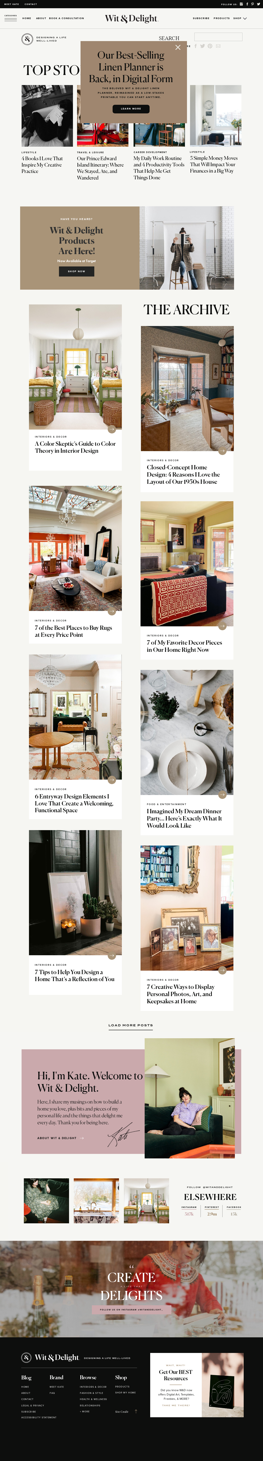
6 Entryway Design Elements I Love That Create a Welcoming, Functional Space (74, 803)
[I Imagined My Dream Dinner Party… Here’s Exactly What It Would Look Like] (187, 732)
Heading (131, 1023)
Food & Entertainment (167, 804)
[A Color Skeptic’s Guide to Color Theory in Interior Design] (75, 367)
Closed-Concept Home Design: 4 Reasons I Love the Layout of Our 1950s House (183, 475)
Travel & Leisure (90, 152)
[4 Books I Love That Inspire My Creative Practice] (47, 116)
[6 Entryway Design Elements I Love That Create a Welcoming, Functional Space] (75, 717)
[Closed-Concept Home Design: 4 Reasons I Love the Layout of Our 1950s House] (187, 388)
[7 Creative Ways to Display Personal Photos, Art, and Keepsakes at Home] (187, 908)
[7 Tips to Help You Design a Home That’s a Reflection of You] (75, 892)
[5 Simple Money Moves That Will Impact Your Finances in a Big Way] (215, 116)
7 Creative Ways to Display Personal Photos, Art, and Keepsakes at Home (181, 994)
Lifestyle (29, 152)
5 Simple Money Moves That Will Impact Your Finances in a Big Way (214, 165)
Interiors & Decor (51, 437)
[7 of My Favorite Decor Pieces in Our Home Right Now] (187, 563)
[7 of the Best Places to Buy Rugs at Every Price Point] (75, 548)
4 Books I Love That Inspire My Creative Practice (42, 165)
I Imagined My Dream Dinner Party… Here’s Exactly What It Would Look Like (184, 819)
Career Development (150, 152)
